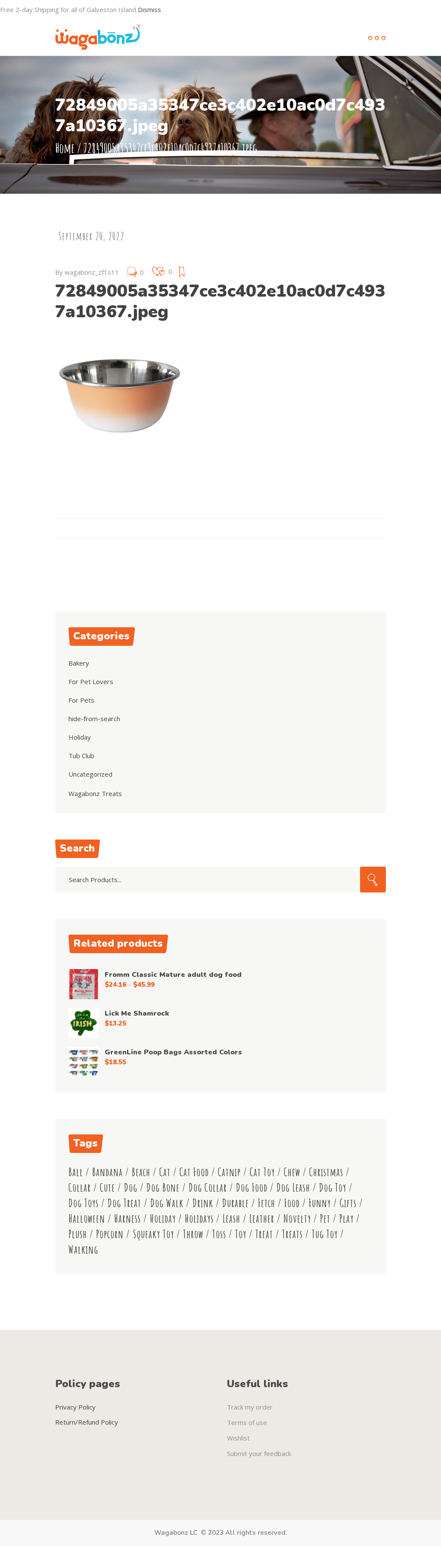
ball (75, 1172)
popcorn (110, 1234)
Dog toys (83, 1203)
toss (219, 1234)
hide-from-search (94, 718)
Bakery (78, 663)
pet (325, 1218)
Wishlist (238, 1438)
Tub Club (81, 755)
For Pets (81, 700)
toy (240, 1234)
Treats (292, 1234)
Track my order (250, 1407)
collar (79, 1187)
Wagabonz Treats (95, 793)
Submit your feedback (259, 1453)
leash (231, 1218)
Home (65, 148)
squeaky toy (153, 1234)
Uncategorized (90, 774)
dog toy (332, 1187)
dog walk (166, 1203)
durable (235, 1203)
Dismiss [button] (149, 9)
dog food (251, 1187)
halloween (86, 1218)
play (346, 1218)
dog (130, 1187)
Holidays (199, 1218)
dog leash (293, 1187)
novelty (297, 1218)
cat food (194, 1172)
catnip (229, 1172)
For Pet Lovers (90, 681)
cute (107, 1187)
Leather (261, 1218)
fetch (266, 1203)
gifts (348, 1203)
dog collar (208, 1187)
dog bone (163, 1187)
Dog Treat (124, 1203)
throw (193, 1234)
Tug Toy (325, 1234)
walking (83, 1249)
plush (77, 1234)
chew (292, 1172)
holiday (163, 1218)
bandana (107, 1172)
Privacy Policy (75, 1407)
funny (320, 1203)
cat (165, 1172)
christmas (326, 1172)
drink (203, 1203)
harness (127, 1218)
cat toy (262, 1172)
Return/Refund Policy (86, 1422)
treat (264, 1234)
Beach (141, 1172)
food (292, 1203)
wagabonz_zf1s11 (92, 272)
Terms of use (247, 1422)
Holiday (79, 737)
